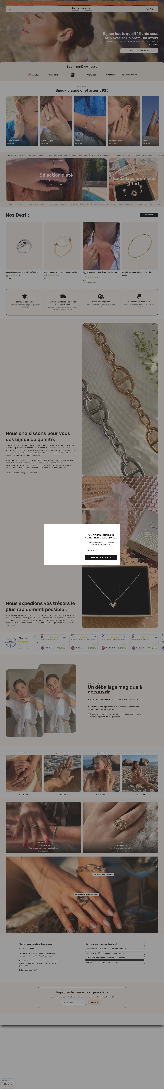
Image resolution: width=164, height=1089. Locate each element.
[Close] (117, 526)
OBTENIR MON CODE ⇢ (101, 558)
